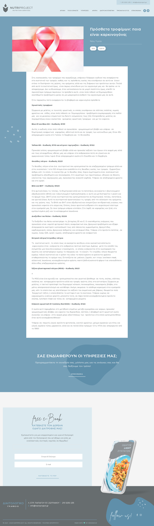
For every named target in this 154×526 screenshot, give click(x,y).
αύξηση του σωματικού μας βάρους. (87, 290)
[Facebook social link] (144, 10)
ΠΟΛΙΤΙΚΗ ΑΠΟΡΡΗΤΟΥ (51, 523)
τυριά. (53, 156)
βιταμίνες (72, 221)
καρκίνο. (106, 119)
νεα (93, 48)
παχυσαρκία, (101, 284)
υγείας (58, 95)
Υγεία (98, 41)
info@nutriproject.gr (139, 2)
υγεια (101, 48)
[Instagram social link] (148, 10)
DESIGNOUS (92, 523)
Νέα (92, 41)
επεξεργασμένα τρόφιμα (103, 166)
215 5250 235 (125, 2)
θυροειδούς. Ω (76, 312)
